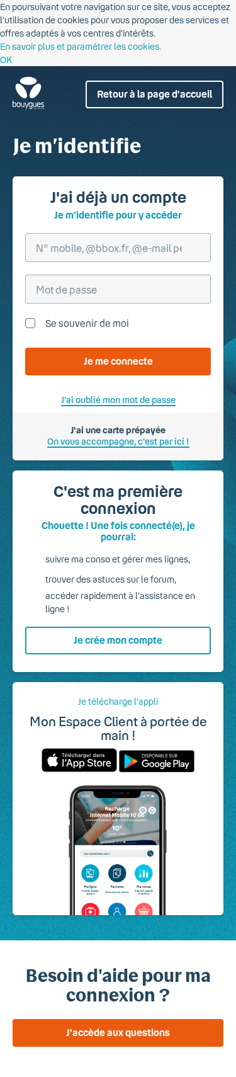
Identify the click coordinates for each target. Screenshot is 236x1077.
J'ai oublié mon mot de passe (118, 399)
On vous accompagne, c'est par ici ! (118, 441)
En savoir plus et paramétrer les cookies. (80, 46)
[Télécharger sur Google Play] (155, 768)
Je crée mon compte (118, 640)
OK (6, 59)
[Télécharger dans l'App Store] (79, 768)
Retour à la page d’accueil (154, 94)
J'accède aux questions (118, 1032)
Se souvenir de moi (87, 323)
